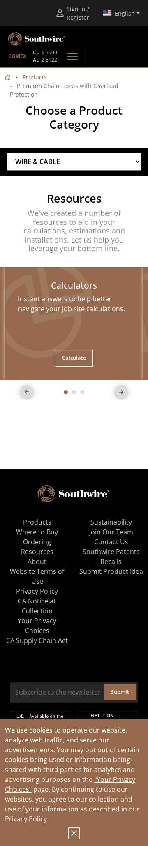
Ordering (37, 541)
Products (35, 77)
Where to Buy (37, 531)
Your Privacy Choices (37, 625)
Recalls (111, 561)
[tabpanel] (74, 323)
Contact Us (111, 541)
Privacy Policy (26, 818)
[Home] (8, 77)
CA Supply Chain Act (37, 640)
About (37, 561)
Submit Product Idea (111, 571)
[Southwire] (37, 39)
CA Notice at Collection (37, 605)
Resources (37, 551)
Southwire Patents (111, 551)
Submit (120, 692)
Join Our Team (111, 531)
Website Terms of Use (37, 576)
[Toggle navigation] (72, 56)
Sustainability (111, 522)
